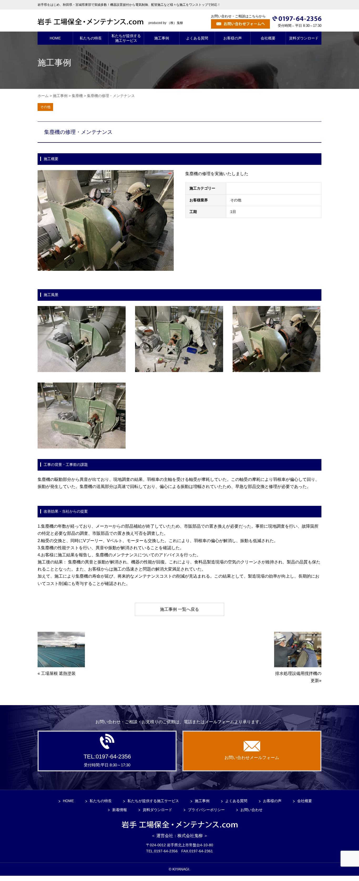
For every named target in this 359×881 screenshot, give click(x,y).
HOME (68, 801)
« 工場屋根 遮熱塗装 (57, 673)
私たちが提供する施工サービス (153, 801)
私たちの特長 (101, 801)
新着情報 (119, 810)
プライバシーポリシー (206, 810)
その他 (45, 107)
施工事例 (202, 801)
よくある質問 (236, 801)
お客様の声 (272, 801)
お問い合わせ (251, 810)
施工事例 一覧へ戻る (179, 609)
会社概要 (304, 801)
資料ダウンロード (157, 810)
